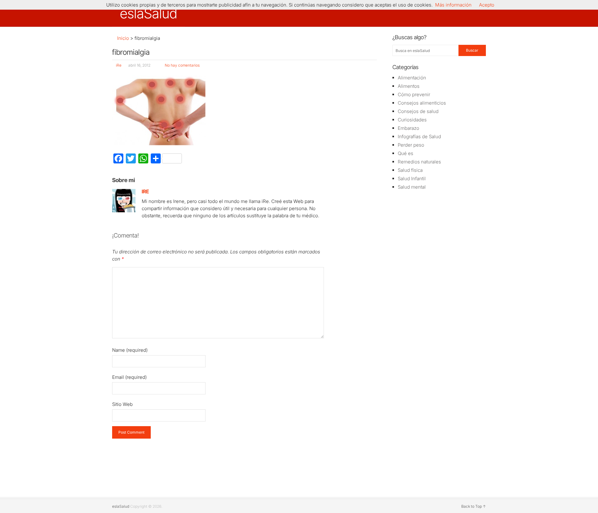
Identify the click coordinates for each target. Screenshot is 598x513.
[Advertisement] (439, 294)
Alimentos (409, 86)
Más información (453, 5)
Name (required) (130, 350)
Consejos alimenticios (422, 103)
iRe (118, 65)
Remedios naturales (419, 162)
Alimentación (412, 78)
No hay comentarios (182, 65)
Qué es (405, 153)
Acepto (486, 5)
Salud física (410, 170)
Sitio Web (122, 404)
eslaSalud (148, 13)
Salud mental (412, 187)
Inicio (122, 38)
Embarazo (408, 128)
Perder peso (411, 145)
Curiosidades (412, 120)
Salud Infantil (412, 178)
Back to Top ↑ (473, 506)
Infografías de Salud (419, 136)
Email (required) (129, 377)
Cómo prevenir (414, 94)
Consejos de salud (418, 111)
